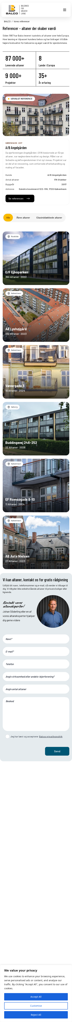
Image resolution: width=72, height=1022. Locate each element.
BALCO (7, 21)
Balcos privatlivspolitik (50, 736)
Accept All (36, 996)
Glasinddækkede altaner (49, 217)
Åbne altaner (23, 217)
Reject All (36, 1014)
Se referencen (15, 198)
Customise (36, 1005)
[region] (36, 993)
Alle (8, 217)
